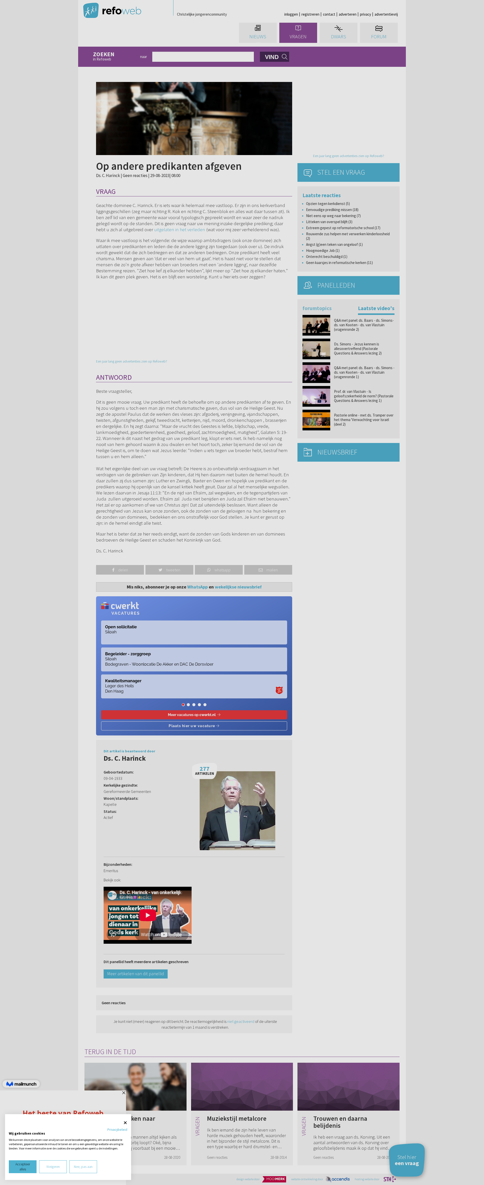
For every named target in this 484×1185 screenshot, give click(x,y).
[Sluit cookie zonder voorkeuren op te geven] (125, 1123)
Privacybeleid (117, 1129)
